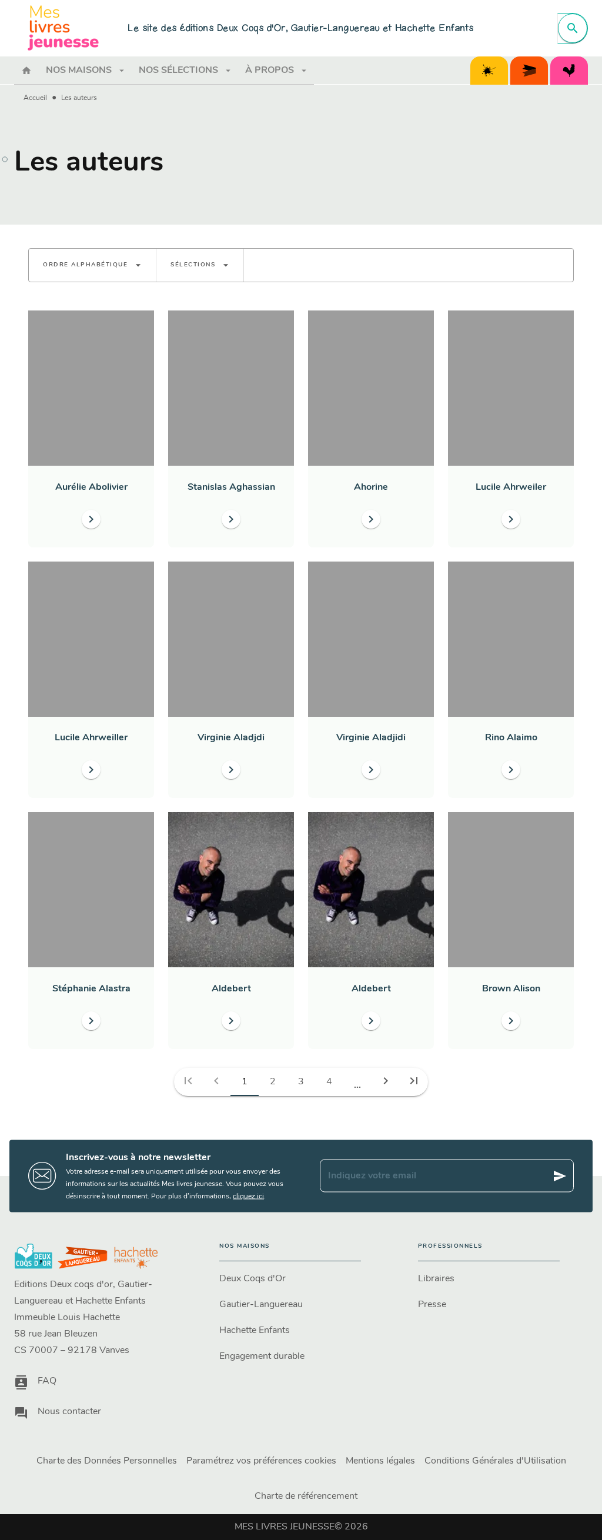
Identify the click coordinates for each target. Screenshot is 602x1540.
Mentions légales (380, 1461)
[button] (92, 265)
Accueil (35, 98)
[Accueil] (63, 28)
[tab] (26, 70)
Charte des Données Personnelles (106, 1461)
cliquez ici (248, 1196)
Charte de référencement (306, 1496)
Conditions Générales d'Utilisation (495, 1461)
